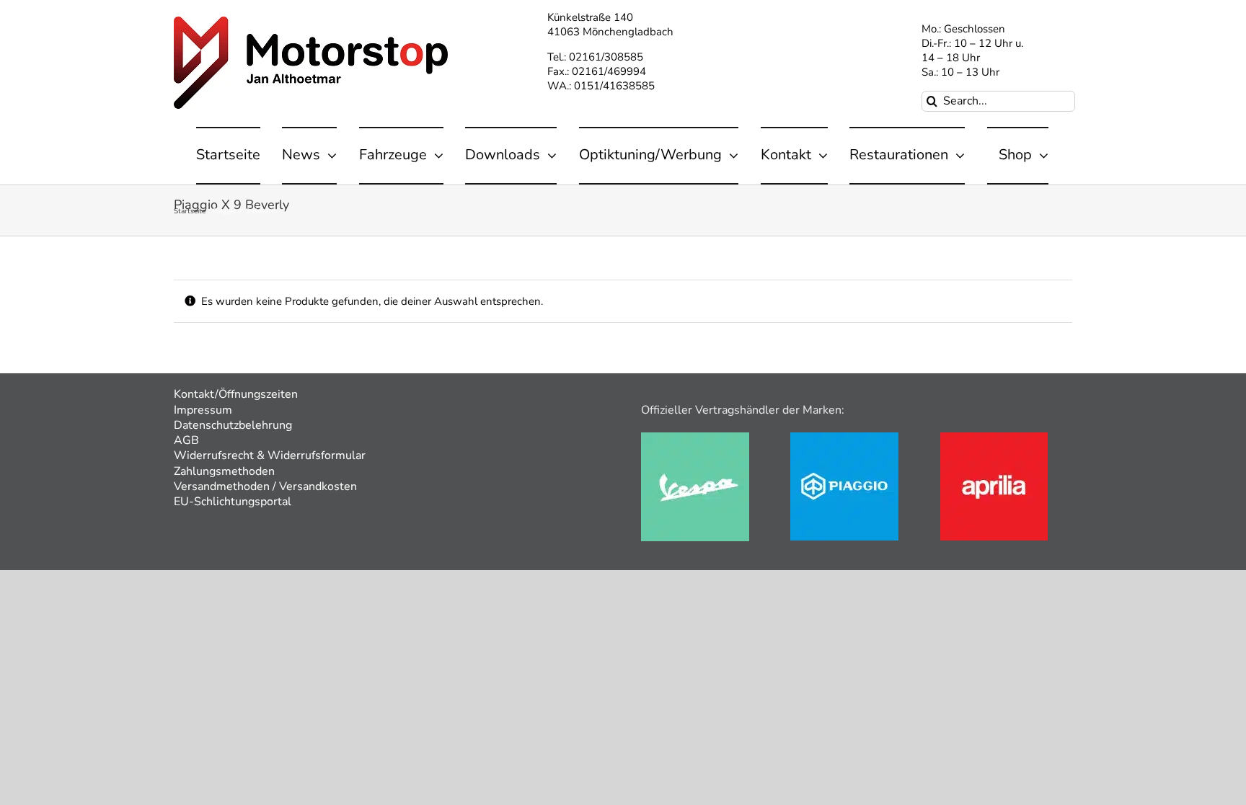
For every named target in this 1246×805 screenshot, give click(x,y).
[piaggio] (844, 437)
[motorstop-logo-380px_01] (311, 21)
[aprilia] (994, 437)
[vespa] (695, 437)
